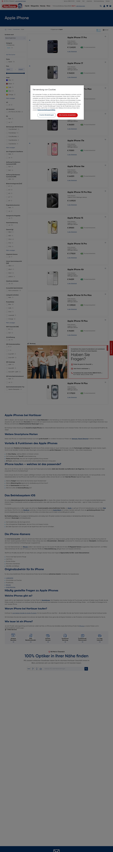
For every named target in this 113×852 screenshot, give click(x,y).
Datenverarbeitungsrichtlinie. (46, 110)
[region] (57, 102)
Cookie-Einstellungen (46, 115)
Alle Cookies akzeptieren (67, 115)
